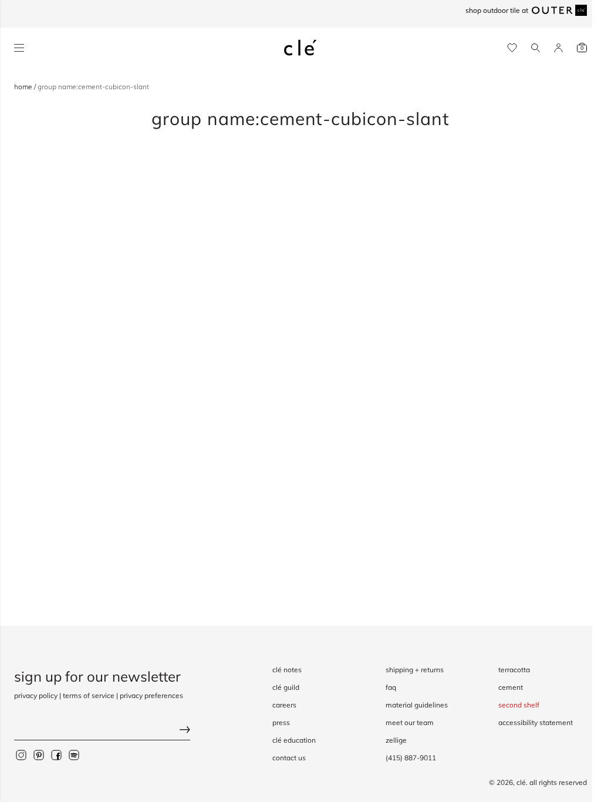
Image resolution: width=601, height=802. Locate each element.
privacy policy (36, 695)
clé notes (287, 669)
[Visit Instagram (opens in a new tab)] (21, 755)
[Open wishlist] (512, 48)
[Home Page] (300, 47)
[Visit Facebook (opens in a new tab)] (56, 755)
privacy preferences (151, 695)
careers (284, 704)
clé (521, 782)
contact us (289, 757)
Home (24, 86)
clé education (294, 740)
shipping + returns (415, 669)
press (281, 722)
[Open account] (558, 48)
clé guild (285, 687)
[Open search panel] (535, 48)
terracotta (514, 669)
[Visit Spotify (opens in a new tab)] (74, 755)
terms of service (88, 695)
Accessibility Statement (535, 722)
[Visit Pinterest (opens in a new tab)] (39, 755)
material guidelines (417, 704)
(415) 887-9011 (411, 757)
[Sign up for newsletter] (102, 731)
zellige (396, 740)
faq (391, 687)
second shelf (518, 704)
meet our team (410, 722)
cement (510, 687)
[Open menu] (19, 48)
